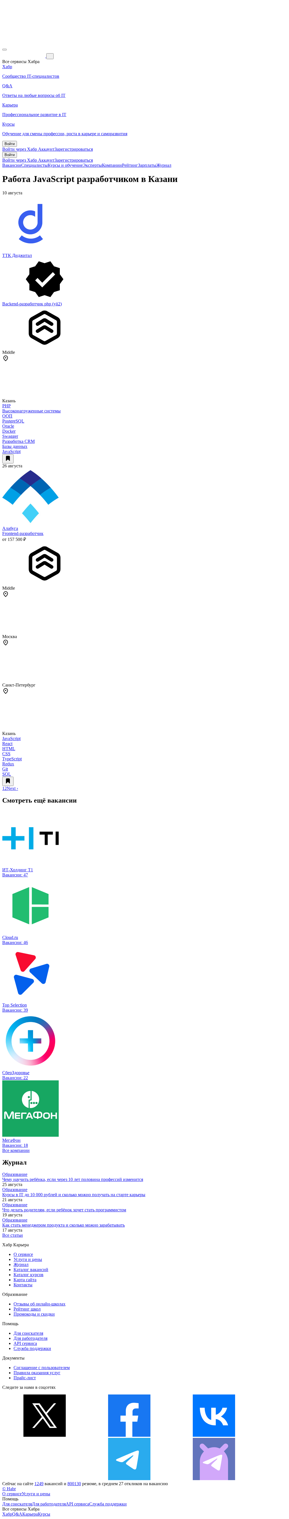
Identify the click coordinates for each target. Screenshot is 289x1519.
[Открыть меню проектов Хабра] (4, 49)
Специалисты (34, 165)
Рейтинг (130, 165)
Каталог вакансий (31, 1269)
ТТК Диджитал (17, 255)
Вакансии (11, 165)
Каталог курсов (28, 1274)
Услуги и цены (28, 1259)
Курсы (44, 1514)
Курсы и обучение (65, 165)
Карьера (30, 1514)
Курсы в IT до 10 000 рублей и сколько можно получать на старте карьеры (73, 1194)
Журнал (163, 165)
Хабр (7, 1514)
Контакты (23, 1284)
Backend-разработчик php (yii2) (32, 303)
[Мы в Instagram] (44, 1478)
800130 (74, 1483)
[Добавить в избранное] (8, 458)
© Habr (9, 1488)
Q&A (17, 1514)
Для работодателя (30, 1338)
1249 (38, 1483)
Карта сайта (25, 1279)
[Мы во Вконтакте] (214, 1435)
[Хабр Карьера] (24, 56)
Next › (12, 788)
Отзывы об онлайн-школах (39, 1304)
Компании (112, 165)
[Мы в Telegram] (129, 1478)
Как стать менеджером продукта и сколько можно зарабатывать (63, 1225)
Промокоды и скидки (34, 1314)
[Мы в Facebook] (129, 1435)
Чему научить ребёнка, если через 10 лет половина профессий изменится (72, 1179)
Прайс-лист (25, 1377)
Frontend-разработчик (22, 533)
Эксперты (92, 165)
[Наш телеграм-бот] (214, 1478)
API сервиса (25, 1343)
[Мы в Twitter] (44, 1435)
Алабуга (10, 528)
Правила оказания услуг (37, 1372)
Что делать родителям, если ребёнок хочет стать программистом (64, 1209)
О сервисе (23, 1254)
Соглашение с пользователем (42, 1367)
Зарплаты (147, 165)
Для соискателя (28, 1333)
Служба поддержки (32, 1348)
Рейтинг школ (27, 1309)
